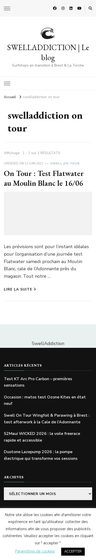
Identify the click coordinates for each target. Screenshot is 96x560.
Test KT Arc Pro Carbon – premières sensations (38, 382)
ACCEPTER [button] (73, 551)
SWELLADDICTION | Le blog (48, 52)
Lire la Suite (18, 289)
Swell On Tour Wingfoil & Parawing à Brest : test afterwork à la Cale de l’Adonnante (47, 419)
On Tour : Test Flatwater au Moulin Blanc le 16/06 (44, 178)
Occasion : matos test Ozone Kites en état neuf (45, 400)
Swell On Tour (65, 163)
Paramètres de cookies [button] (35, 551)
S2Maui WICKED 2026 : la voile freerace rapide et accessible (42, 437)
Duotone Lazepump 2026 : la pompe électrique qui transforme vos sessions (41, 455)
